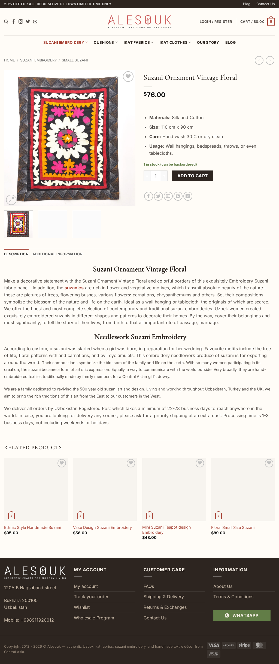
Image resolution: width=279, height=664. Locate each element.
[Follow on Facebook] (13, 21)
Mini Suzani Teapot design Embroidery (166, 530)
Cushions (104, 42)
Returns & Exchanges (165, 607)
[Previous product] (270, 60)
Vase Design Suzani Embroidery (102, 527)
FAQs (149, 586)
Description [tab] (16, 254)
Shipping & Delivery (164, 596)
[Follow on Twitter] (28, 21)
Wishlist (82, 607)
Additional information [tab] (57, 254)
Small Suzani (75, 60)
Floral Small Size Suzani (232, 527)
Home (9, 60)
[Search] (6, 22)
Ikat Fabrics (137, 42)
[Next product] (259, 60)
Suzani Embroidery (63, 42)
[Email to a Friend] (168, 196)
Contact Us (265, 4)
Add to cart (192, 175)
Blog (246, 4)
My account (86, 586)
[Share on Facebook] (148, 196)
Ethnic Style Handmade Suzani (32, 527)
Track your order (91, 596)
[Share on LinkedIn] (187, 196)
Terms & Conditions (233, 596)
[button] (257, 21)
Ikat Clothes (173, 42)
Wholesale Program (94, 617)
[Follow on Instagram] (21, 21)
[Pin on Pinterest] (178, 196)
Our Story (208, 42)
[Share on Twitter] (158, 196)
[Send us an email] (35, 21)
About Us (222, 586)
